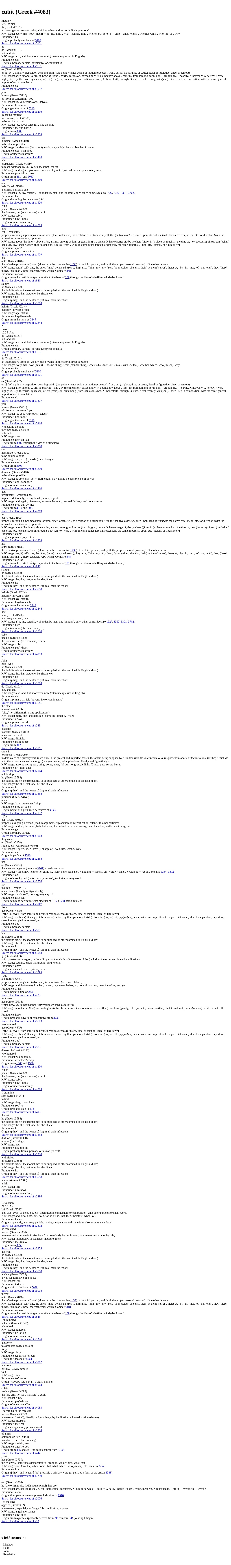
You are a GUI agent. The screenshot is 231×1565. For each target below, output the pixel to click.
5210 (31, 108)
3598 (62, 900)
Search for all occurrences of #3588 (21, 303)
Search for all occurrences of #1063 (21, 835)
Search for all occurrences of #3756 (21, 881)
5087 (31, 176)
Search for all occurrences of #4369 (21, 179)
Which (12, 23)
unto (3, 228)
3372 (171, 871)
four (8, 1365)
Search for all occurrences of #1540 (21, 1339)
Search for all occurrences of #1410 (21, 157)
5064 (29, 1358)
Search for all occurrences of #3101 (21, 748)
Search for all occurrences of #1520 (21, 202)
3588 (108, 1472)
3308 (19, 131)
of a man (6, 1433)
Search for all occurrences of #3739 (21, 1475)
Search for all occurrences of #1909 (21, 254)
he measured (8, 1228)
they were (7, 839)
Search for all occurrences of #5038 (21, 1290)
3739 (56, 1017)
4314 (19, 176)
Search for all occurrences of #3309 (21, 134)
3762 (131, 192)
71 (55, 1518)
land (3, 933)
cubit (4, 205)
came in (5, 751)
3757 (101, 1466)
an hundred (9, 1319)
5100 (38, 40)
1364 (19, 1063)
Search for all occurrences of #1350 (21, 1154)
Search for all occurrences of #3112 (21, 904)
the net (5, 1115)
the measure (24, 1410)
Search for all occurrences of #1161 (21, 66)
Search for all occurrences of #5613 (21, 1021)
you (3, 92)
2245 (33, 319)
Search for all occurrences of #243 (20, 725)
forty (9, 1342)
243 (30, 991)
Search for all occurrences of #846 (20, 280)
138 (32, 1108)
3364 (164, 871)
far (3, 884)
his (3, 257)
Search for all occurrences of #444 (20, 1453)
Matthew (8, 1544)
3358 (19, 1245)
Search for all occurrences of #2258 (21, 858)
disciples (6, 728)
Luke (6, 1547)
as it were (6, 998)
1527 (109, 192)
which (4, 355)
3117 (54, 900)
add (3, 160)
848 (68, 270)
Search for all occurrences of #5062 (21, 1362)
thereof (5, 1293)
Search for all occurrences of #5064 (21, 1384)
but (4, 975)
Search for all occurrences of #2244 (21, 322)
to (2, 514)
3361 (40, 868)
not (3, 861)
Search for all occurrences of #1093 (21, 972)
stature (5, 283)
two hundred (8, 1024)
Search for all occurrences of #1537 (21, 88)
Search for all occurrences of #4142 (21, 813)
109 (67, 277)
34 (70, 1518)
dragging (9, 1092)
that (5, 1456)
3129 (19, 745)
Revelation (9, 1554)
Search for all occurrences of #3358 (21, 1430)
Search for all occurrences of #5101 (21, 43)
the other (6, 706)
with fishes (7, 1157)
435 (18, 1449)
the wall (5, 1251)
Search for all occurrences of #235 (20, 995)
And (11, 332)
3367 (116, 192)
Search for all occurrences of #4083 (21, 225)
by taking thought (11, 114)
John (6, 1551)
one (3, 183)
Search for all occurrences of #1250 (21, 1066)
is (2, 1479)
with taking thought (12, 426)
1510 (27, 855)
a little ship (7, 774)
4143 (53, 809)
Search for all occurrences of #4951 (21, 1112)
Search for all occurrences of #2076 (21, 1498)
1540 (31, 1063)
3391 (124, 192)
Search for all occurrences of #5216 (21, 111)
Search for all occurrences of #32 (20, 1521)
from (4, 907)
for (5, 816)
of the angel (9, 1501)
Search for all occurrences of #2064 (21, 770)
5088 (35, 1287)
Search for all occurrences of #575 (20, 930)
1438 (73, 264)
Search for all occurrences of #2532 (21, 1225)
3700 (61, 1449)
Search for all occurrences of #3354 (21, 1248)
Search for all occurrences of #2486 (21, 1196)
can (3, 137)
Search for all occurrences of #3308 (21, 446)
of (2, 46)
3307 (19, 442)
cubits (4, 1069)
